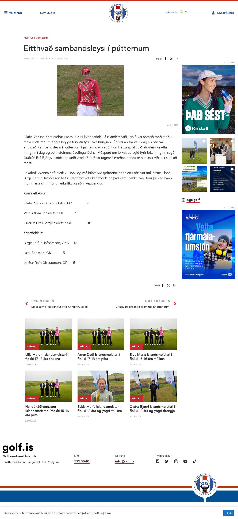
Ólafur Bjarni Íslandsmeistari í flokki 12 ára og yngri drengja (152, 408)
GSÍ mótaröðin (40, 38)
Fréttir (27, 38)
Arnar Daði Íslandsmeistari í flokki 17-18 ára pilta (99, 356)
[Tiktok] (195, 461)
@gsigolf (193, 200)
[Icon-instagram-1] (176, 461)
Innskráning (225, 12)
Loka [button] (228, 512)
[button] (195, 151)
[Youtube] (185, 461)
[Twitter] (167, 461)
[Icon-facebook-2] (158, 461)
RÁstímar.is (47, 13)
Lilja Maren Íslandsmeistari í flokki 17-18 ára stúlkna (46, 356)
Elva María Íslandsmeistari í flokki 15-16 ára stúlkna (151, 356)
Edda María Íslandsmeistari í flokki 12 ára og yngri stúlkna (100, 408)
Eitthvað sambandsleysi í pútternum (86, 48)
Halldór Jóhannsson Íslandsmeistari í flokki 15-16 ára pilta (47, 410)
